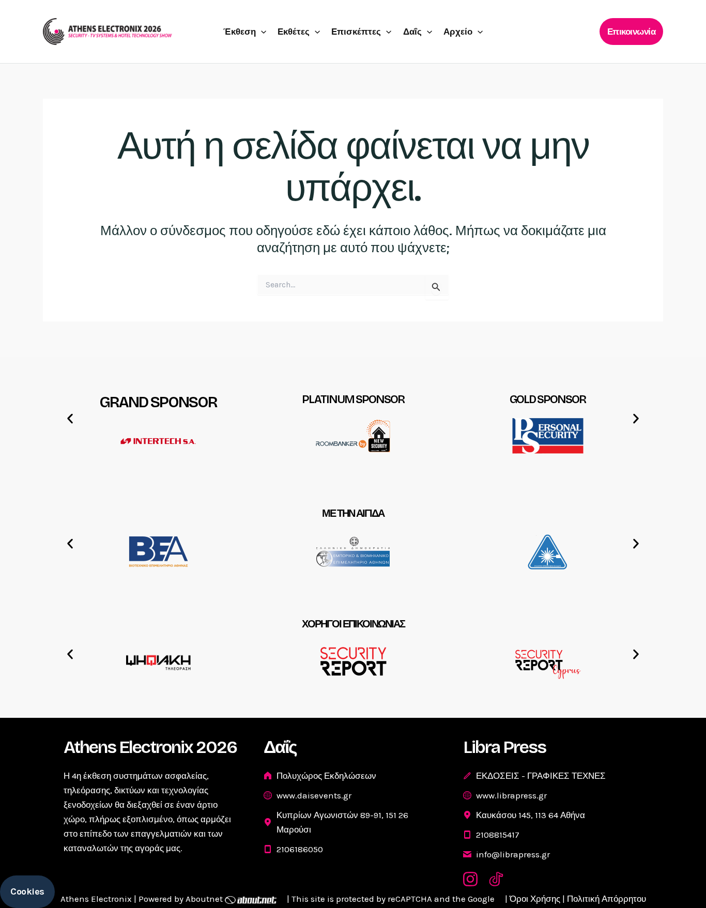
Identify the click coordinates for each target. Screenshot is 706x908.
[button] (261, 31)
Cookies (27, 891)
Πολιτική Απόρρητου (606, 899)
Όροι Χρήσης (535, 899)
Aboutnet (204, 899)
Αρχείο (457, 31)
